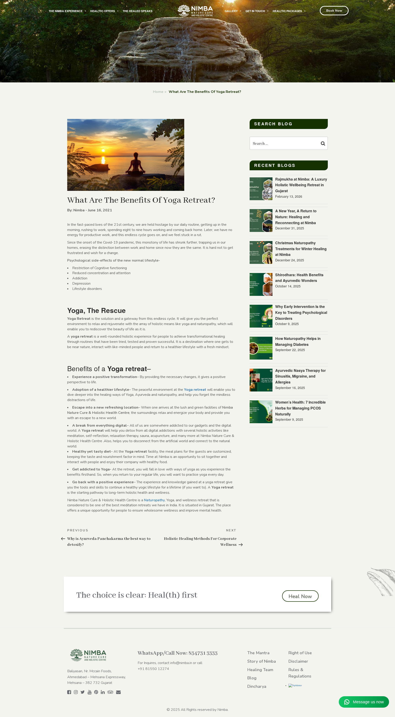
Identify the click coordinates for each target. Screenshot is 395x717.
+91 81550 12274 (153, 668)
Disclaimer (298, 661)
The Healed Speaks (137, 11)
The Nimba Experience (66, 11)
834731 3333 (203, 653)
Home (158, 91)
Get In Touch (255, 11)
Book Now (334, 10)
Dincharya (256, 686)
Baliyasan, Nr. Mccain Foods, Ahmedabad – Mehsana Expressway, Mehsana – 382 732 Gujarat (96, 677)
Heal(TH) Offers (102, 11)
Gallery (231, 11)
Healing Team (260, 669)
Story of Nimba (261, 661)
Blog (251, 678)
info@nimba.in (181, 662)
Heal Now (300, 596)
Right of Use (300, 653)
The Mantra (258, 653)
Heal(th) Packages (287, 11)
